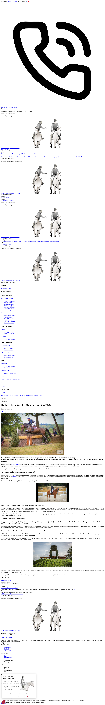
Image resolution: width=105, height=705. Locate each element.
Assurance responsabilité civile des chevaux (75, 156)
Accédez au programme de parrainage (10, 148)
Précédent (4, 637)
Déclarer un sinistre (13, 1)
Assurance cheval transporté (36, 156)
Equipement (17, 395)
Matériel (3, 329)
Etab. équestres (4, 352)
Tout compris (7, 650)
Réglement (7, 367)
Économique (7, 647)
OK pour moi (30, 696)
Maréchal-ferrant (7, 241)
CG (71, 589)
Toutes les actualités (6, 395)
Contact (3, 392)
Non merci (7, 696)
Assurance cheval (7, 154)
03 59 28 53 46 (5, 107)
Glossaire (3, 386)
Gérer (7, 379)
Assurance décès (22, 156)
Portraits (23, 395)
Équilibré (6, 649)
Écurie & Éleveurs (18, 241)
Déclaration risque (8, 350)
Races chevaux (8, 657)
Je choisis (18, 696)
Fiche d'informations (9, 315)
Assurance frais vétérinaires (9, 156)
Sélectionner (4, 588)
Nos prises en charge (12, 588)
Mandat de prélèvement (10, 373)
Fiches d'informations (9, 301)
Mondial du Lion (15, 464)
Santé (12, 395)
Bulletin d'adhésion (9, 304)
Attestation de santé (9, 305)
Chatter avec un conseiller (16, 594)
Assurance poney (41, 154)
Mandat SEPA (4, 370)
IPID (75, 589)
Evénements (33, 395)
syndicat (14, 476)
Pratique (28, 395)
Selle (3, 197)
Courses (3, 312)
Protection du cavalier (8, 200)
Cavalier (3, 336)
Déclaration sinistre (9, 308)
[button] (3, 702)
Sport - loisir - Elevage (6, 298)
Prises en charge (8, 302)
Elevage (39, 395)
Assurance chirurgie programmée (54, 156)
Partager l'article (6, 412)
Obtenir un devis (5, 149)
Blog (5, 656)
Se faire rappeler (13, 107)
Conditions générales (9, 310)
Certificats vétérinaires (9, 307)
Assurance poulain (18, 154)
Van (8, 197)
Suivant (9, 637)
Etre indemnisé (13, 379)
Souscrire (3, 379)
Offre (18, 379)
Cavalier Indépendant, (47, 241)
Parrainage (3, 363)
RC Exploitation (5, 345)
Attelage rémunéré (30, 241)
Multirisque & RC (7, 244)
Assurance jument (30, 154)
